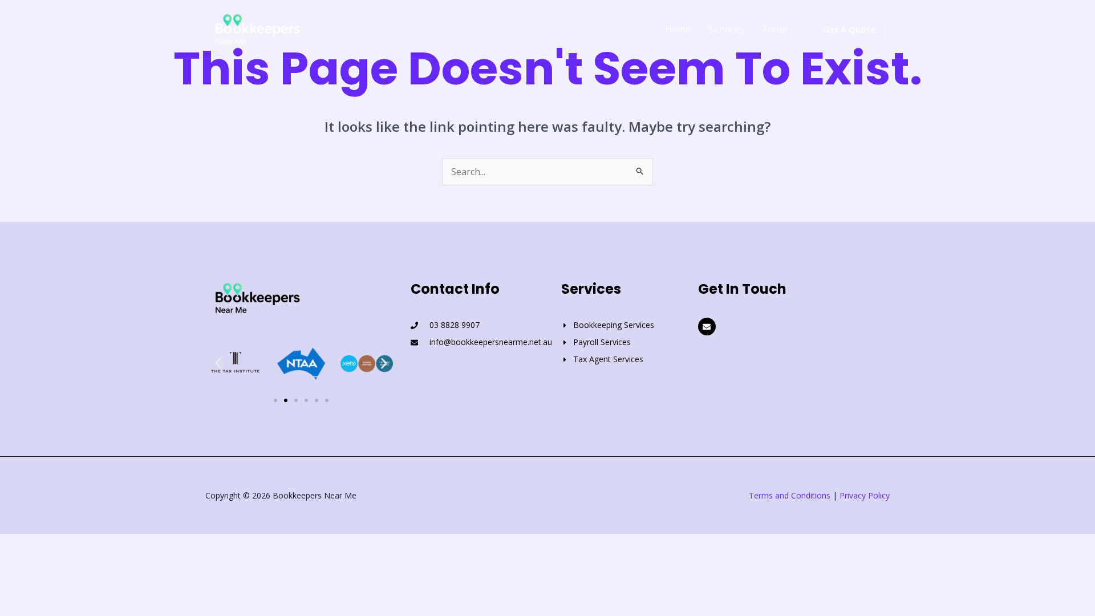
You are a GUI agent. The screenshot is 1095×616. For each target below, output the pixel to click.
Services (726, 29)
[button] (849, 29)
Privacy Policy (865, 495)
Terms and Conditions (789, 495)
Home (678, 29)
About (775, 29)
